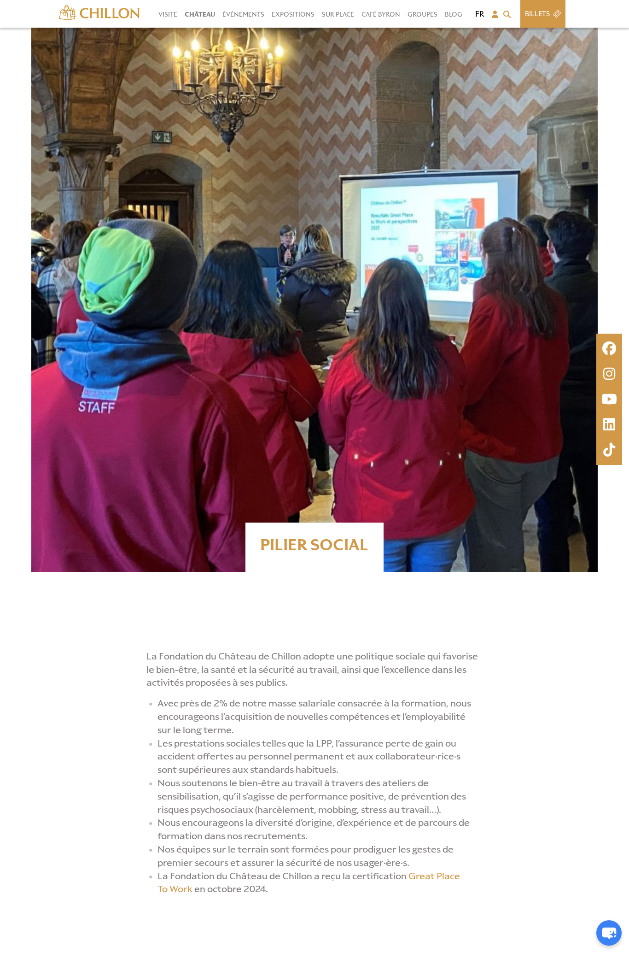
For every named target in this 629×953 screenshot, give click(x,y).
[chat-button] (609, 933)
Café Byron (380, 14)
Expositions (293, 14)
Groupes (422, 14)
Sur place (338, 14)
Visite (167, 14)
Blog (453, 14)
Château (200, 14)
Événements (243, 14)
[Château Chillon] (99, 10)
